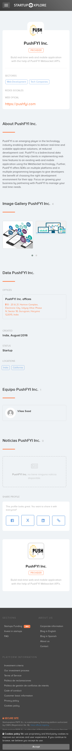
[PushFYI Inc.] (18, 234)
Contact (44, 646)
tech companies (39, 82)
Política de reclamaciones (17, 680)
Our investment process (16, 670)
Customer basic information (18, 695)
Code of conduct (12, 690)
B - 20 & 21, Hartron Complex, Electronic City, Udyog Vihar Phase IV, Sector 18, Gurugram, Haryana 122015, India (23, 309)
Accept (36, 746)
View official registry (39, 725)
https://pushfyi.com (20, 104)
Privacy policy (11, 700)
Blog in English (48, 631)
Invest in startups (13, 631)
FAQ (6, 636)
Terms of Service (12, 675)
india (5, 367)
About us (45, 641)
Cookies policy (12, 705)
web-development (16, 82)
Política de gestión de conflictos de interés (26, 685)
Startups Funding (16, 626)
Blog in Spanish (48, 636)
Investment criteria (13, 665)
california (18, 367)
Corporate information (51, 626)
